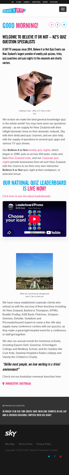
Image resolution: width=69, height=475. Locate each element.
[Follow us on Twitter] (50, 456)
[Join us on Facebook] (57, 24)
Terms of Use (25, 444)
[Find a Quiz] (51, 24)
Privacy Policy (44, 444)
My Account (54, 2)
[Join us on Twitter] (63, 24)
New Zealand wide (19, 158)
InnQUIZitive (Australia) (18, 383)
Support (45, 2)
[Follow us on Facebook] (55, 456)
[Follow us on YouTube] (61, 456)
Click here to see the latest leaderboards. (27, 196)
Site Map (9, 444)
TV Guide (18, 2)
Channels (27, 2)
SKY (13, 2)
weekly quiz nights (39, 150)
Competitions (36, 2)
